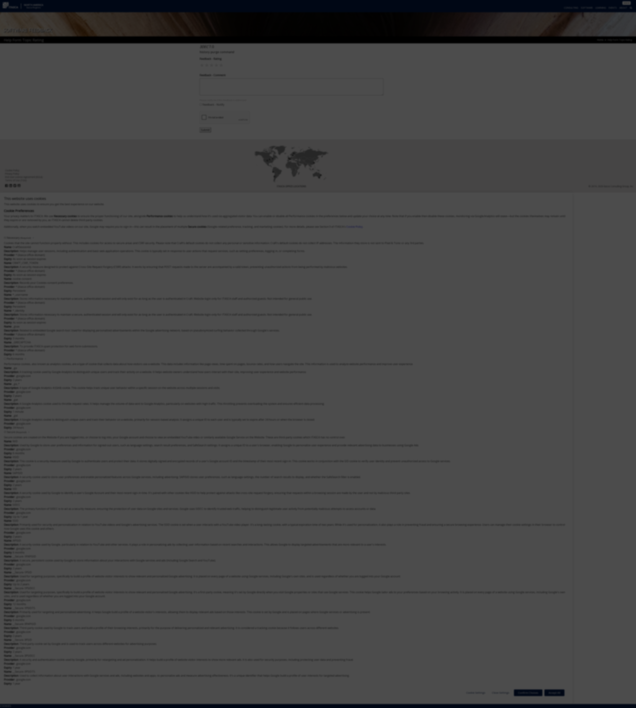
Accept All (554, 693)
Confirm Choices (528, 693)
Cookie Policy (354, 226)
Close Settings (500, 692)
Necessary (19, 238)
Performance (15, 359)
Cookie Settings (475, 692)
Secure (16, 432)
